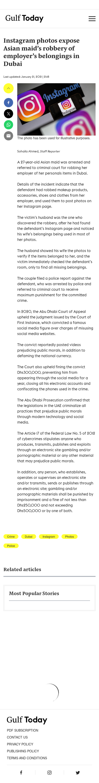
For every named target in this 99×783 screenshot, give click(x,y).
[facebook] (8, 102)
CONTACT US (17, 737)
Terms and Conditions (27, 758)
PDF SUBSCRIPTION (22, 730)
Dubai (28, 536)
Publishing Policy (23, 751)
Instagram (49, 536)
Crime (11, 536)
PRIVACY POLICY (20, 744)
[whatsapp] (8, 124)
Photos (69, 536)
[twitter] (8, 113)
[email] (8, 135)
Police (11, 545)
